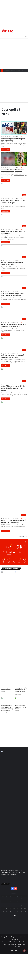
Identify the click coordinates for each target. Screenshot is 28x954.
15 (21, 905)
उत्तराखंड (13, 942)
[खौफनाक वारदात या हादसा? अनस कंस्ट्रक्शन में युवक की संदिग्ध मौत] (21, 700)
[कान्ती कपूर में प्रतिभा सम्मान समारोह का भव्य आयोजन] (7, 629)
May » (15, 915)
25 (6, 911)
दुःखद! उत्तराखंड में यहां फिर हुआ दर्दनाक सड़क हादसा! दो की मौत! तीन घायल (12, 294)
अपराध (16, 944)
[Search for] (26, 36)
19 (10, 908)
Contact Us (17, 946)
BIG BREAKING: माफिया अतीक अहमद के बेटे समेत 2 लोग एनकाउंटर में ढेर (13, 521)
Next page (21, 536)
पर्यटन (8, 944)
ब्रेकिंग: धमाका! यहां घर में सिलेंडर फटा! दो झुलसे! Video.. (13, 232)
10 (3, 905)
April (10, 105)
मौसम (24, 944)
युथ (13, 946)
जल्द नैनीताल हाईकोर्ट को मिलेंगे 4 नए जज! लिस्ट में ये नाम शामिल (13, 140)
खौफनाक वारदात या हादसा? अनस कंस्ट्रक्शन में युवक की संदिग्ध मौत (20, 707)
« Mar (12, 915)
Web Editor (5, 136)
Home (3, 105)
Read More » (5, 149)
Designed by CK (15, 939)
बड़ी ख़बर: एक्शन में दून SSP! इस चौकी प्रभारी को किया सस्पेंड (12, 263)
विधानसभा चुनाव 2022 (6, 942)
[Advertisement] (14, 14)
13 (14, 905)
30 (25, 911)
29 (21, 911)
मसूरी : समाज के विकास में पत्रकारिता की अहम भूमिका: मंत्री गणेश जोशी (12, 356)
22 (21, 908)
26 (10, 911)
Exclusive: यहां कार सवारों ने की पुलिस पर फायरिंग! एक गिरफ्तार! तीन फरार (13, 325)
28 (17, 911)
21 (17, 908)
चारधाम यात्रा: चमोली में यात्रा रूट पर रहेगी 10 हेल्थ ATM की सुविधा (13, 201)
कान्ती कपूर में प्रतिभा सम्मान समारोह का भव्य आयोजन (6, 688)
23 (25, 908)
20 (14, 908)
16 (25, 905)
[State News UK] (7, 31)
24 (3, 911)
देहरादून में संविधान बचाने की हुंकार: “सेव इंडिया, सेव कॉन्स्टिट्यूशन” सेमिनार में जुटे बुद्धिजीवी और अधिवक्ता (7, 708)
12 (10, 905)
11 (6, 905)
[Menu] (2, 36)
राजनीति (5, 944)
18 (6, 908)
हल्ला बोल (20, 944)
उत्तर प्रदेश (18, 942)
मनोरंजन (12, 944)
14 (17, 905)
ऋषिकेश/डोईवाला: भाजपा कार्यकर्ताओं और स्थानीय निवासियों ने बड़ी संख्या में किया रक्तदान (13, 388)
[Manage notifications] (24, 950)
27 (14, 911)
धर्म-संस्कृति (23, 942)
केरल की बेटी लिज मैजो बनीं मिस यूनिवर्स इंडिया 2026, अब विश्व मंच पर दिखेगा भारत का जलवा (21, 690)
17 (3, 908)
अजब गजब (10, 946)
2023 (7, 105)
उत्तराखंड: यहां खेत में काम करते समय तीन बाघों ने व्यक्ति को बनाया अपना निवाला (12, 170)
